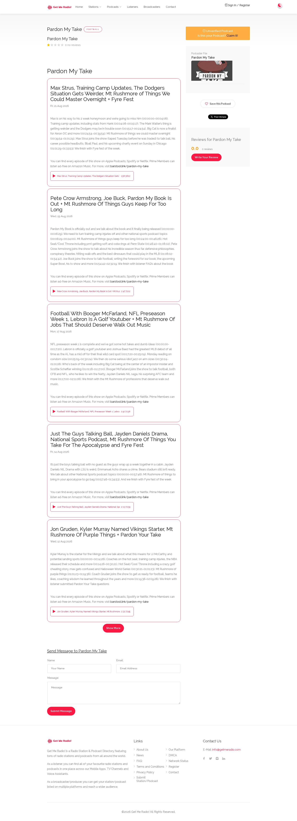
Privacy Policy (145, 772)
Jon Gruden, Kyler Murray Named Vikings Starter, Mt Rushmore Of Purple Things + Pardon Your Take (111, 532)
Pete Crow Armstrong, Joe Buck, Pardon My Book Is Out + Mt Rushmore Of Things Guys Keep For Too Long (111, 204)
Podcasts (112, 6)
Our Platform (177, 749)
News (140, 755)
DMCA (173, 755)
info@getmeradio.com (226, 749)
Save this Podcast (220, 103)
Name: (51, 660)
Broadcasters (152, 6)
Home (79, 6)
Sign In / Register (238, 5)
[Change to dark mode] (280, 5)
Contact (171, 6)
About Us (142, 749)
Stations (93, 6)
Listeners (132, 6)
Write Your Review (206, 157)
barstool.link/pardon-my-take (129, 166)
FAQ (139, 761)
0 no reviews (72, 45)
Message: (53, 677)
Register (174, 766)
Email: (119, 660)
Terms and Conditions (150, 766)
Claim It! (232, 35)
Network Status (178, 761)
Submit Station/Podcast (147, 779)
